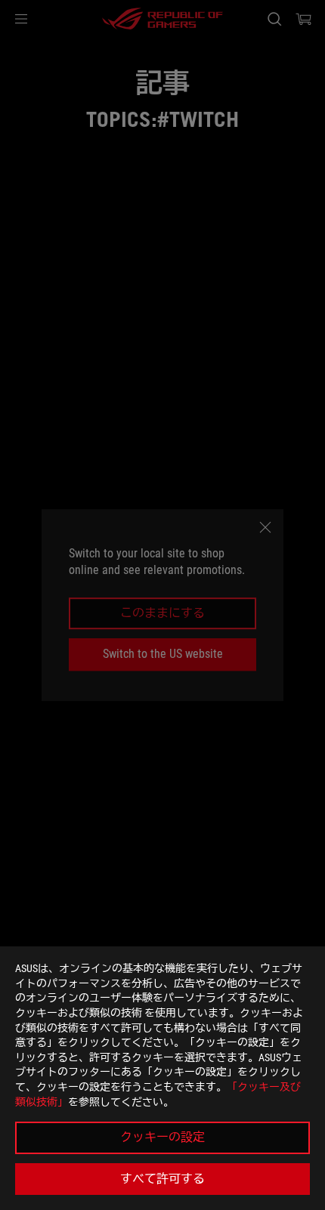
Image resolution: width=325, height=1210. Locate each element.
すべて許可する (162, 1178)
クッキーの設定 (162, 1137)
